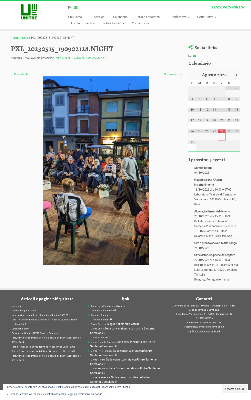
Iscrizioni (99, 17)
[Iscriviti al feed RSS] (71, 8)
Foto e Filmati (112, 23)
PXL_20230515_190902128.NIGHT (88, 57)
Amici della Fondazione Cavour (107, 306)
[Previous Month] (192, 75)
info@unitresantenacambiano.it (203, 331)
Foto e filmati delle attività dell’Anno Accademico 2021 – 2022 (43, 351)
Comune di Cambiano (102, 310)
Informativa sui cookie (90, 394)
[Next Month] (236, 75)
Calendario (120, 17)
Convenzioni (140, 23)
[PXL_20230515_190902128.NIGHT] (96, 170)
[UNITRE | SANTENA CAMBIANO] (29, 12)
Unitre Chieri (97, 329)
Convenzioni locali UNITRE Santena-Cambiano (35, 333)
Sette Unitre (205, 17)
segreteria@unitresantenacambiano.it (204, 327)
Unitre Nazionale (99, 337)
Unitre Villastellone (101, 377)
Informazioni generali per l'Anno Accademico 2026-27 (40, 315)
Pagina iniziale (20, 37)
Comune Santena (100, 315)
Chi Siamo (75, 17)
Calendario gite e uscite (24, 310)
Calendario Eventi (21, 329)
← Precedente (20, 74)
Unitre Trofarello (99, 368)
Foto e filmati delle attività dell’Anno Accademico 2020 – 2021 (43, 347)
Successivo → (172, 74)
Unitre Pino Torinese (102, 351)
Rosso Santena (98, 324)
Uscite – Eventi (82, 23)
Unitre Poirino (98, 360)
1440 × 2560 (60, 57)
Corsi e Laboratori (148, 17)
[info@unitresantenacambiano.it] (77, 8)
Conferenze (179, 17)
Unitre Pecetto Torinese (103, 342)
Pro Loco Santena (100, 319)
